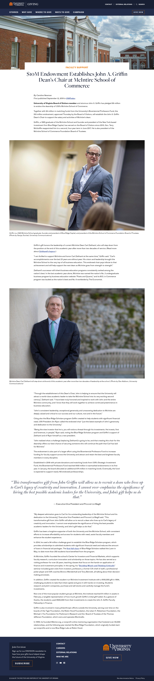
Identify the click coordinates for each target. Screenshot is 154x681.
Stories (13, 12)
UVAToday (70, 98)
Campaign (78, 12)
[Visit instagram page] (57, 663)
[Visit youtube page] (61, 663)
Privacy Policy (140, 678)
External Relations (124, 4)
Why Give (27, 12)
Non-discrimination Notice (125, 678)
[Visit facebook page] (64, 663)
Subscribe (22, 663)
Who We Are (62, 657)
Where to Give (44, 12)
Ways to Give (62, 12)
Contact (108, 4)
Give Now (138, 12)
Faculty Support (77, 67)
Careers (60, 648)
